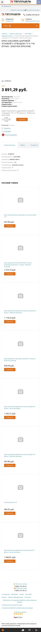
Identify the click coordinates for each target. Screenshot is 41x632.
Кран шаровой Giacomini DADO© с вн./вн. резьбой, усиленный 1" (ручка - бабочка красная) (18, 265)
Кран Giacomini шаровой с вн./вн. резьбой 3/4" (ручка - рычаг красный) (19, 407)
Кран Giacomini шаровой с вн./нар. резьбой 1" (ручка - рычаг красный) (19, 551)
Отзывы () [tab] (34, 145)
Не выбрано (6, 6)
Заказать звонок (21, 584)
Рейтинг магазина (20, 612)
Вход (28, 10)
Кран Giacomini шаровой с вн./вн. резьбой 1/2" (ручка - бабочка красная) (19, 455)
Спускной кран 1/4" (10, 502)
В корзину (22, 119)
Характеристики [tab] (9, 145)
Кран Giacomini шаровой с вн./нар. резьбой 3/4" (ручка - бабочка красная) (20, 312)
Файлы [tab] (22, 145)
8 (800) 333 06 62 (32, 15)
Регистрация (35, 10)
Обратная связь (21, 588)
